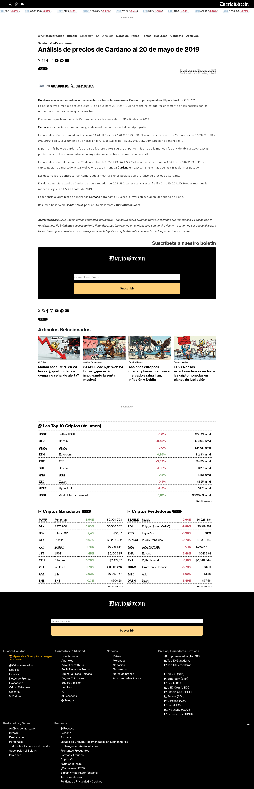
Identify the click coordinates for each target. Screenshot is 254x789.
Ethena (146, 553)
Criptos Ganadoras (61, 511)
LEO (116, 11)
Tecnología (120, 669)
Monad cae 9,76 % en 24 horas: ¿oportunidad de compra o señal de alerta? (58, 371)
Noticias (14, 669)
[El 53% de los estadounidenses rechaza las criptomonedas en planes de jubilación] (195, 348)
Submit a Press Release (76, 674)
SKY (42, 574)
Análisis (107, 36)
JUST (58, 553)
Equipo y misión (71, 682)
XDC (131, 546)
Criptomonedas (181, 362)
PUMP (43, 519)
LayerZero (148, 533)
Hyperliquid (66, 488)
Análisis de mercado (92, 362)
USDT (43, 434)
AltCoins (42, 362)
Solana (63, 468)
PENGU (133, 540)
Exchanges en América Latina (79, 746)
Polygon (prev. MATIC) (156, 526)
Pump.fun (61, 519)
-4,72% (247, 11)
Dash (145, 580)
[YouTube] (57, 60)
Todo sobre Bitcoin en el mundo (29, 746)
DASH (132, 580)
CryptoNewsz (74, 205)
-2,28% (184, 11)
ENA (131, 553)
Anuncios (67, 660)
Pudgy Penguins (152, 540)
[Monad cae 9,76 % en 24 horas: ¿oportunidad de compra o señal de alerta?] (59, 348)
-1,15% (43, 11)
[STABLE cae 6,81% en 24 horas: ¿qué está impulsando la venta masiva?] (104, 348)
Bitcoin (72, 36)
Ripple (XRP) (175, 683)
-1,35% (129, 11)
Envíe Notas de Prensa (75, 669)
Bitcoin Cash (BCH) (179, 692)
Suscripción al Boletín (23, 750)
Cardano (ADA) (177, 701)
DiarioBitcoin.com (204, 501)
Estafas (14, 674)
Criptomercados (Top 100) (183, 656)
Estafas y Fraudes (72, 755)
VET (42, 567)
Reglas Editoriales (72, 678)
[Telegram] (62, 60)
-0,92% (17, 11)
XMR (168, 11)
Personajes (16, 741)
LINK (142, 11)
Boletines (15, 755)
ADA (197, 11)
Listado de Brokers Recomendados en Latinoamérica (94, 741)
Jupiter (59, 546)
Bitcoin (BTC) (175, 674)
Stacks (59, 540)
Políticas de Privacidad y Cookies (81, 781)
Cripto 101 (67, 759)
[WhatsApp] (44, 60)
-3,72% (215, 11)
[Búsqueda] (12, 4)
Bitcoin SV (61, 533)
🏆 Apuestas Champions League (30, 657)
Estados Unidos (135, 362)
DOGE (57, 11)
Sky (57, 574)
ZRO (131, 533)
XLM (228, 11)
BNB (42, 475)
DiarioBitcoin (59, 86)
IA (97, 36)
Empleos (66, 687)
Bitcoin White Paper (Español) (79, 772)
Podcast (16, 696)
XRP (42, 461)
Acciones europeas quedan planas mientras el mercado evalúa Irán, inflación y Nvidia (149, 373)
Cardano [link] (44, 100)
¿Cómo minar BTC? (73, 768)
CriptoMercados (52, 36)
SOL (42, 468)
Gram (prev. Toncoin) (155, 567)
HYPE (31, 11)
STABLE (133, 519)
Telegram (70, 700)
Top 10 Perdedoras (179, 665)
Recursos (160, 36)
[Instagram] (52, 60)
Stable (146, 519)
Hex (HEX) (174, 705)
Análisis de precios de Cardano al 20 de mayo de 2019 (118, 49)
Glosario (14, 692)
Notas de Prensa (127, 36)
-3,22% (77, 11)
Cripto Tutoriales (19, 687)
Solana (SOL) (175, 696)
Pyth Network (151, 560)
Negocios (119, 665)
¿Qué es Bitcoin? (71, 764)
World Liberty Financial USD (77, 495)
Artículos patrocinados (127, 678)
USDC (43, 447)
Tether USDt (67, 434)
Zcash (63, 481)
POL (130, 526)
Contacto (176, 36)
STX (42, 540)
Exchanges (16, 683)
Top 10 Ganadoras (178, 660)
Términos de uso (71, 777)
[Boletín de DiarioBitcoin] (67, 60)
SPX (42, 526)
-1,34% (155, 11)
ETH (42, 454)
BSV (42, 533)
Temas (146, 36)
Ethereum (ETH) (177, 678)
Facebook (70, 696)
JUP (41, 546)
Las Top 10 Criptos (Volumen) (71, 425)
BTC (42, 441)
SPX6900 (61, 526)
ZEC (89, 11)
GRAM (132, 567)
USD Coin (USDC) (178, 687)
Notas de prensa (123, 674)
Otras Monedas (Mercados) (62, 43)
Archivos (192, 36)
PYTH (132, 560)
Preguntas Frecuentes (75, 750)
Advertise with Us (72, 665)
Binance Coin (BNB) (180, 714)
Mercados (42, 43)
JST (41, 553)
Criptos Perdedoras (151, 511)
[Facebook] (48, 60)
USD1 (42, 495)
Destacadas (16, 737)
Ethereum (86, 36)
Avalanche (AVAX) (178, 709)
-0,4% (104, 11)
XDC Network (151, 546)
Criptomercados (22, 665)
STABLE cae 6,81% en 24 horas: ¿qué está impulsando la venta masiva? (103, 373)
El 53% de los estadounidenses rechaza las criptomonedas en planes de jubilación (194, 373)
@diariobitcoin (85, 86)
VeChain (60, 567)
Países (117, 656)
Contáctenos (69, 656)
